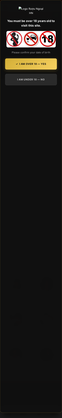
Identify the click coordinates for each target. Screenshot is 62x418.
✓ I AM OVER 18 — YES (31, 63)
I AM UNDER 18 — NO (31, 79)
